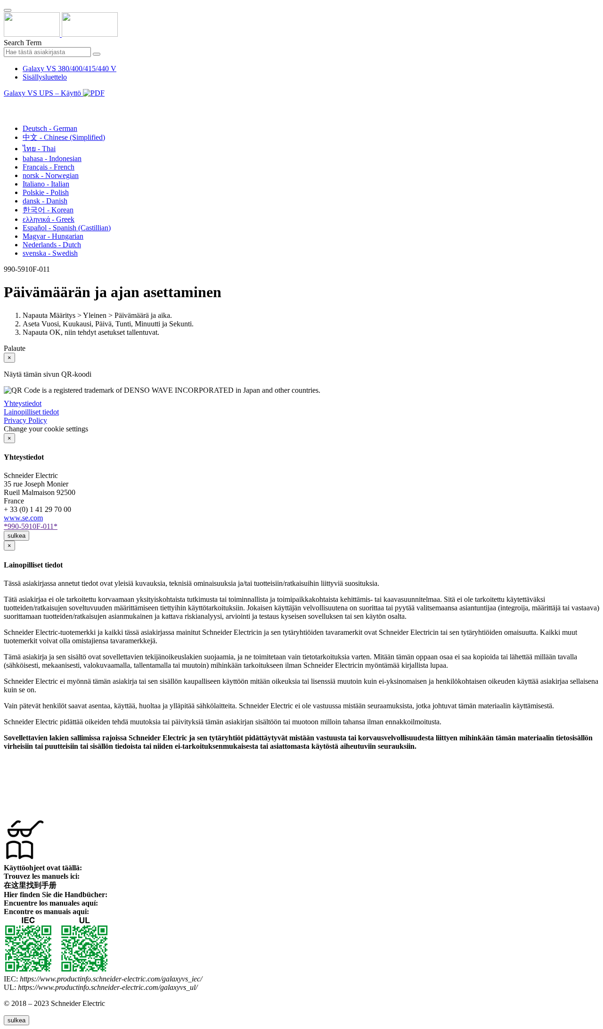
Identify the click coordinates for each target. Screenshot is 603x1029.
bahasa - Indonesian (52, 158)
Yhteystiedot (22, 403)
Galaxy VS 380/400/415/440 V (69, 69)
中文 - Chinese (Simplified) (64, 137)
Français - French (48, 167)
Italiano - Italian (46, 184)
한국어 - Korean (48, 210)
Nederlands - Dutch (52, 245)
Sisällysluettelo (45, 77)
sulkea (16, 535)
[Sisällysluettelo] (7, 104)
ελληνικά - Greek (48, 219)
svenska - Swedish (50, 253)
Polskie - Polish (46, 192)
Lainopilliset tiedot (31, 412)
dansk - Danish (45, 201)
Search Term (22, 43)
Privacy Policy (25, 420)
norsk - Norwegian (51, 175)
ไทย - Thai (39, 149)
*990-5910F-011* (30, 526)
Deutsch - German (50, 128)
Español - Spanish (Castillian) (67, 228)
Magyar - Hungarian (53, 236)
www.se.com (23, 518)
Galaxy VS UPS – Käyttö (43, 93)
